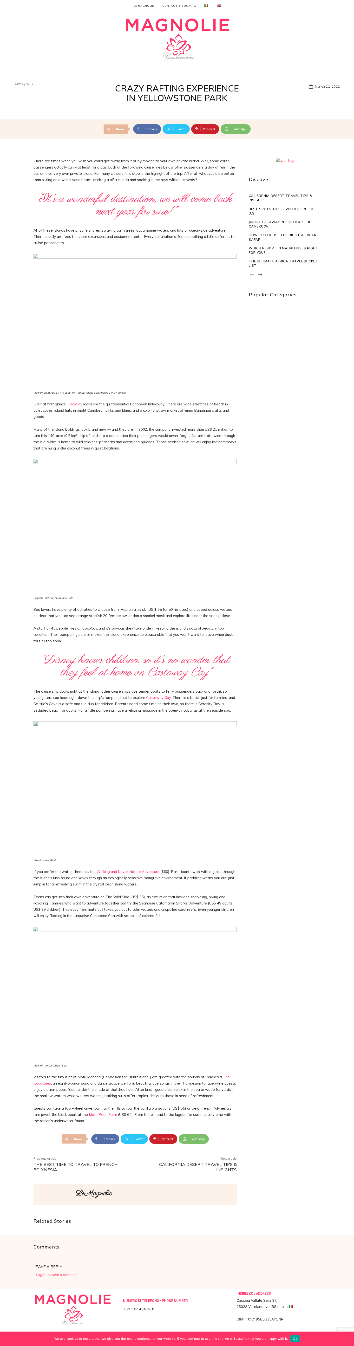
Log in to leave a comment (57, 1275)
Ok (295, 1338)
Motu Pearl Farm (103, 1114)
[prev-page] (252, 275)
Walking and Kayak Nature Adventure (128, 871)
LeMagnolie (24, 83)
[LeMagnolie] (54, 1194)
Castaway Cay (158, 697)
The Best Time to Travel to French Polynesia (75, 1167)
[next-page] (259, 275)
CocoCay (74, 404)
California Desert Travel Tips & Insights (198, 1167)
